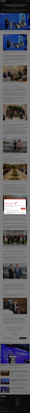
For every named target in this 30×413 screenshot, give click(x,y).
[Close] (25, 200)
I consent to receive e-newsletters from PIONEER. (12, 210)
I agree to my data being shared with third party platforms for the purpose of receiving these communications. (15, 212)
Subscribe (23, 208)
